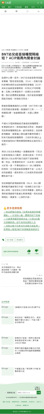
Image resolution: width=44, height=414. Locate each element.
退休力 (39, 402)
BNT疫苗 (10, 240)
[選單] (41, 3)
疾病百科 (32, 402)
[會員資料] (38, 3)
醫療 (26, 7)
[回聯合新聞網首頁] (3, 3)
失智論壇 (18, 7)
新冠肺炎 (14, 50)
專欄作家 (26, 405)
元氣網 (7, 50)
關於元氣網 (6, 402)
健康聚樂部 (15, 402)
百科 (33, 7)
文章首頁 (18, 405)
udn (3, 50)
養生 (10, 7)
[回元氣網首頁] (8, 2)
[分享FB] (5, 11)
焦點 (3, 7)
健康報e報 (11, 393)
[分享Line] (16, 11)
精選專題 (24, 402)
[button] (41, 7)
